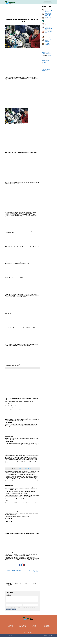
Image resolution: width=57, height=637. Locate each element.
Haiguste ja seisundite (18, 18)
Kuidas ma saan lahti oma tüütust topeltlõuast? (48, 40)
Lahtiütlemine (34, 626)
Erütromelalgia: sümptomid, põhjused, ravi (46, 60)
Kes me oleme (46, 625)
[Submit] (51, 2)
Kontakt (30, 2)
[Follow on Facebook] (26, 630)
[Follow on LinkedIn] (30, 630)
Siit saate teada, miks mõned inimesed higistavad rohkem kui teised (48, 28)
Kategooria (20, 2)
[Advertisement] (22, 12)
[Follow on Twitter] (29, 630)
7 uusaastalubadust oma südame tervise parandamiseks (17, 583)
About (25, 2)
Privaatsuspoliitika (37, 2)
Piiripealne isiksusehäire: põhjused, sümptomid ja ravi (46, 69)
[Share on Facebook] (20, 565)
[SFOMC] (10, 2)
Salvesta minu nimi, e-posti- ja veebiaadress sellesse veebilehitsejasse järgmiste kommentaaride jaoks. (22, 607)
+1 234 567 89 (10, 626)
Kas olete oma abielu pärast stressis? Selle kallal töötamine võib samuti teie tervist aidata (48, 33)
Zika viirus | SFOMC (26, 582)
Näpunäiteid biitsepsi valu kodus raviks (48, 37)
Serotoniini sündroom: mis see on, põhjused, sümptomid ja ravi (46, 52)
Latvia (32, 632)
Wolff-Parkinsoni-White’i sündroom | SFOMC (48, 24)
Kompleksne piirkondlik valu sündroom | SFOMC (48, 44)
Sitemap (34, 625)
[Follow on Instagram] (27, 630)
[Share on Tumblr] (25, 565)
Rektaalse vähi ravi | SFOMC (46, 56)
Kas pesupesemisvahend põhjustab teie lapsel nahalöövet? (9, 583)
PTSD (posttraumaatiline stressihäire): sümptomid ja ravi (46, 64)
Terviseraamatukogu (26, 18)
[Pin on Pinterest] (23, 565)
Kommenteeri (8, 595)
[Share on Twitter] (21, 565)
